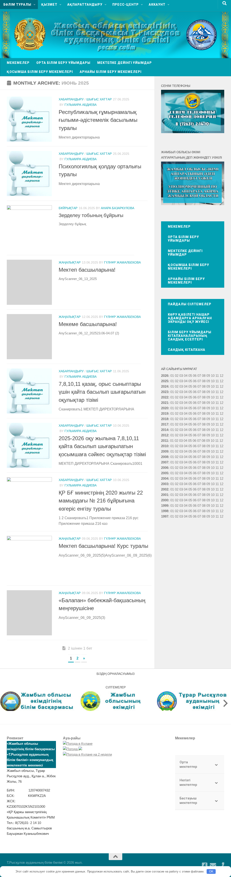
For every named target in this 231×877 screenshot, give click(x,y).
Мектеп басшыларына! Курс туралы (103, 546)
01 (172, 375)
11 (217, 381)
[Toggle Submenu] (216, 764)
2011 (164, 440)
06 (194, 375)
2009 (164, 451)
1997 (164, 516)
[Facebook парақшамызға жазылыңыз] (205, 865)
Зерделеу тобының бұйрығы (91, 215)
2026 (164, 375)
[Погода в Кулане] (77, 743)
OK (211, 871)
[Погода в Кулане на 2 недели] (87, 754)
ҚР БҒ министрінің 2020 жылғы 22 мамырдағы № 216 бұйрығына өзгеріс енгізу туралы (101, 501)
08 (204, 375)
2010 (164, 446)
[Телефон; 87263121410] (221, 865)
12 (221, 381)
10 (213, 381)
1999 (164, 505)
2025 (164, 381)
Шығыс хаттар (99, 99)
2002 (164, 489)
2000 (164, 500)
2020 (164, 408)
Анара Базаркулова (117, 208)
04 (185, 375)
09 (208, 381)
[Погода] (72, 749)
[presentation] (5, 703)
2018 (164, 419)
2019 (164, 413)
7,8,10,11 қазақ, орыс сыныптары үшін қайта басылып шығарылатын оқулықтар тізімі (102, 392)
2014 (164, 430)
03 (181, 375)
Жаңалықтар (70, 262)
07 (199, 375)
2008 (164, 457)
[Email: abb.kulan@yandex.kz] (213, 865)
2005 (164, 473)
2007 (164, 462)
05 (190, 375)
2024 (164, 386)
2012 (164, 435)
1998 (164, 511)
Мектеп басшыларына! (87, 270)
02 (176, 375)
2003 (164, 484)
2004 (164, 478)
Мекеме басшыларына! (88, 324)
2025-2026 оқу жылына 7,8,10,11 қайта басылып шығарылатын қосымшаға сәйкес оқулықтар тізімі (102, 446)
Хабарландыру (71, 99)
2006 (164, 468)
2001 (164, 495)
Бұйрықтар (68, 208)
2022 (164, 397)
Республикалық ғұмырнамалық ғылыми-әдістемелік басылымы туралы (98, 120)
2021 (164, 403)
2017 (164, 424)
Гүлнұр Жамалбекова (122, 262)
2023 (164, 392)
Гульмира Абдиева (81, 104)
